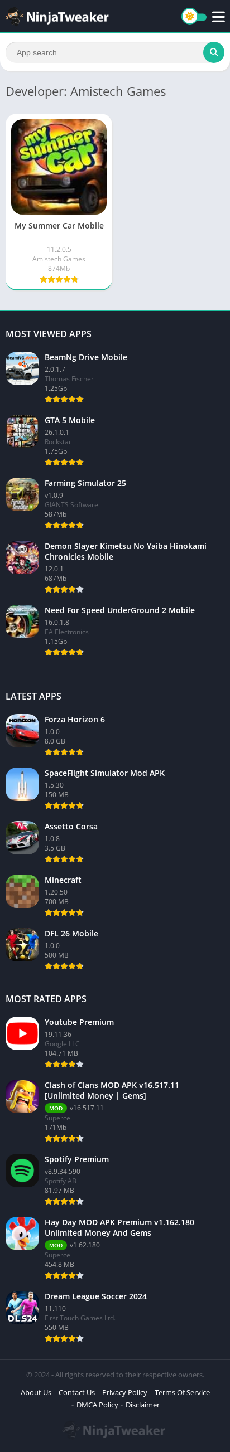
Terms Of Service (182, 1392)
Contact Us (77, 1392)
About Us (36, 1392)
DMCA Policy (97, 1405)
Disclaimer (143, 1405)
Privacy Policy (124, 1392)
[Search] (213, 52)
